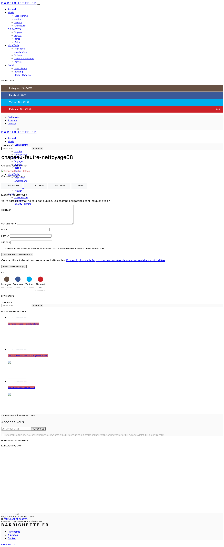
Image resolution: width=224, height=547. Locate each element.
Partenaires (14, 117)
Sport (11, 65)
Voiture (18, 55)
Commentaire (8, 224)
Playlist (17, 35)
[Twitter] (10, 129)
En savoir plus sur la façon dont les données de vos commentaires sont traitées (115, 260)
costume (18, 19)
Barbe (17, 38)
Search (37, 149)
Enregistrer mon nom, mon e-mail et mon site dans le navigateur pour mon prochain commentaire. (55, 248)
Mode (11, 12)
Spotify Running (22, 75)
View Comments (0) (14, 266)
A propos (12, 120)
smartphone (20, 52)
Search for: (7, 145)
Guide (17, 42)
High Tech (13, 45)
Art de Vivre (14, 28)
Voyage (18, 32)
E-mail (5, 236)
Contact (12, 123)
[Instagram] (2, 129)
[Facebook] (6, 129)
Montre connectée (24, 58)
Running (18, 71)
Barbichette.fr (19, 3)
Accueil (12, 9)
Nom (4, 230)
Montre (18, 22)
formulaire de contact (15, 519)
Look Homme (21, 15)
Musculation (20, 68)
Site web (5, 242)
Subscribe (38, 429)
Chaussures (20, 25)
